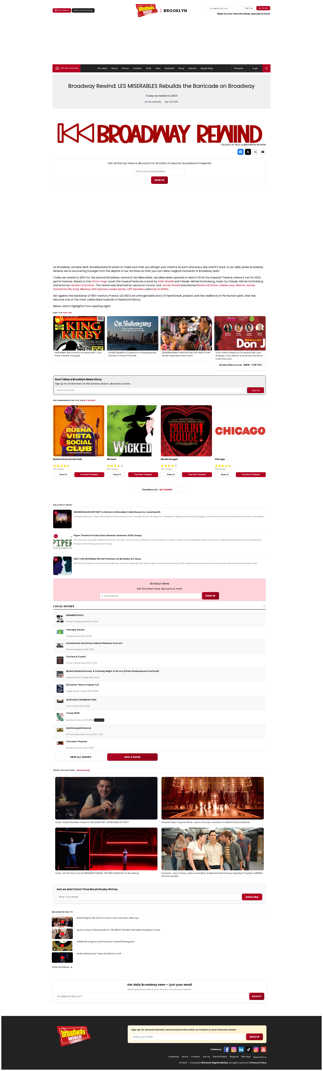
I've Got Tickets (89, 474)
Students (169, 68)
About (185, 1056)
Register (238, 68)
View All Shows (80, 757)
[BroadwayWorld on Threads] (256, 1049)
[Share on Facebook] (241, 152)
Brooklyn (102, 68)
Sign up (257, 996)
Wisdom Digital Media (214, 1062)
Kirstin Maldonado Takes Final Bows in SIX (99, 953)
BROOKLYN (175, 11)
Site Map (246, 1056)
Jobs (158, 68)
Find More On (157, 489)
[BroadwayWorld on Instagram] (234, 1049)
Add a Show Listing (83, 10)
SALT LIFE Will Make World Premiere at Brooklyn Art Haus (107, 558)
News (114, 68)
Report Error (259, 1057)
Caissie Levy (227, 285)
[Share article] (255, 152)
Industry (137, 68)
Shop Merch (63, 10)
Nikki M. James (245, 285)
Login (255, 68)
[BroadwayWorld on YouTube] (263, 1049)
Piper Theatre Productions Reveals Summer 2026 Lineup (108, 535)
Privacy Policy (258, 1062)
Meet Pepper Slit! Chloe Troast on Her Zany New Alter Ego (108, 917)
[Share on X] (248, 152)
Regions (234, 1056)
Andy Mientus (81, 289)
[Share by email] (263, 152)
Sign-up (249, 8)
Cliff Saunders (136, 289)
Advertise (174, 1056)
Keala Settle (117, 289)
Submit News (220, 1056)
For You (67, 312)
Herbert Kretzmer (82, 285)
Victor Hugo (99, 281)
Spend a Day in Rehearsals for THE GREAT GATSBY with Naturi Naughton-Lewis (118, 929)
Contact (195, 1056)
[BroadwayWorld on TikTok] (249, 1049)
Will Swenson (99, 289)
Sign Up (159, 180)
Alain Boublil (166, 281)
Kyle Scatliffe (159, 289)
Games (192, 68)
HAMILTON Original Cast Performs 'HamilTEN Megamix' (106, 941)
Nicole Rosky (83, 770)
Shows (125, 68)
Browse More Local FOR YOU (240, 364)
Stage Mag (207, 68)
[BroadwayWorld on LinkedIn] (241, 1049)
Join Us (206, 1056)
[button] (266, 68)
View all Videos (61, 967)
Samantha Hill (62, 289)
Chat (148, 68)
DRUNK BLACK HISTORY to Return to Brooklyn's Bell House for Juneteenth (117, 512)
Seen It (63, 474)
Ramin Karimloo (207, 285)
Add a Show (132, 757)
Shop (181, 68)
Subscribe (252, 897)
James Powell (171, 285)
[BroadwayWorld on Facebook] (226, 1049)
